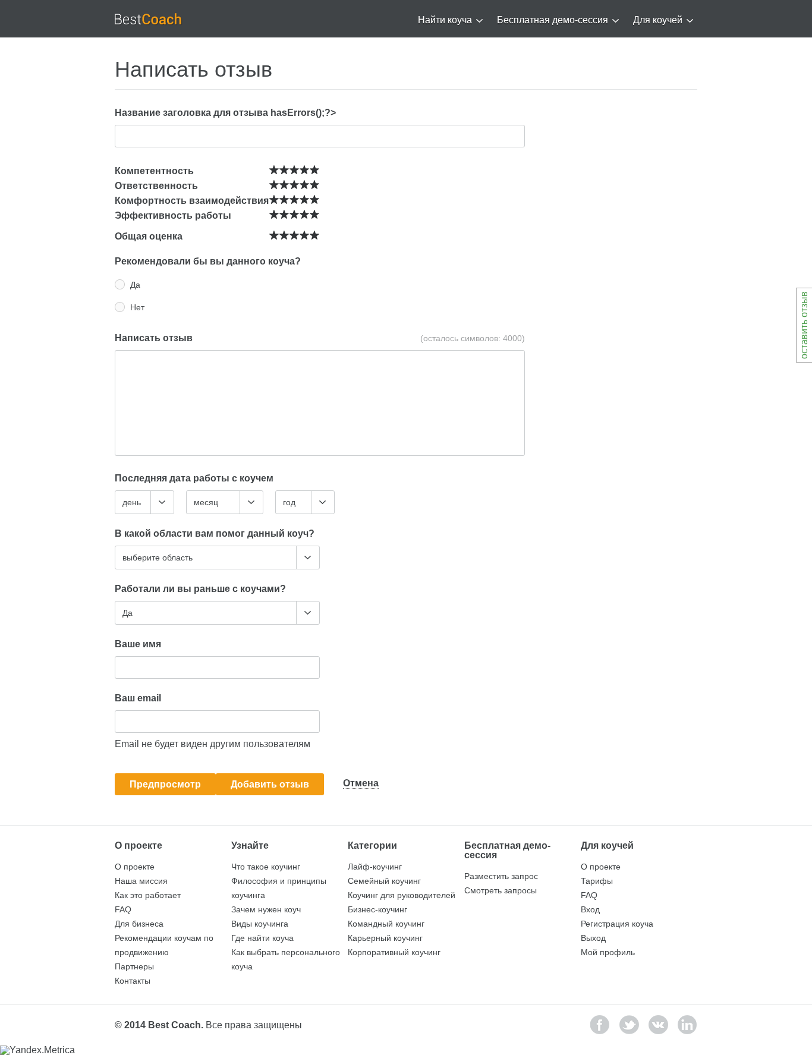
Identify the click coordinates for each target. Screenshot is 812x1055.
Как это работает (148, 895)
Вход (590, 909)
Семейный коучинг (384, 881)
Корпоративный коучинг (394, 952)
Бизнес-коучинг (377, 909)
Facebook (600, 1024)
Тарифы (597, 881)
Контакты (132, 980)
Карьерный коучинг (385, 938)
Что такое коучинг (265, 866)
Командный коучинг (386, 923)
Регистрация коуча (617, 923)
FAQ (123, 909)
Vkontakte (658, 1024)
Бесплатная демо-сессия (552, 20)
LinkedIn (687, 1024)
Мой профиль (608, 952)
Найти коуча (445, 20)
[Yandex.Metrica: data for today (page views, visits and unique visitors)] (37, 1050)
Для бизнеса (139, 923)
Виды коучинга (259, 923)
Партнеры (134, 966)
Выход (593, 938)
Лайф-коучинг (375, 866)
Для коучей (657, 20)
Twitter (629, 1024)
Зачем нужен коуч (266, 909)
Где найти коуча (262, 938)
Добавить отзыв (270, 784)
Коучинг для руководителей (401, 895)
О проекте (135, 866)
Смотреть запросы (500, 890)
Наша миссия (141, 881)
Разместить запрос (501, 876)
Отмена (361, 783)
